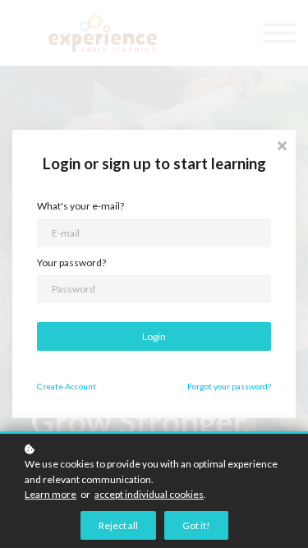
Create (66, 386)
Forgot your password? (229, 386)
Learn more (50, 494)
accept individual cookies (149, 494)
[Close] (282, 144)
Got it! (196, 525)
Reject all (118, 525)
